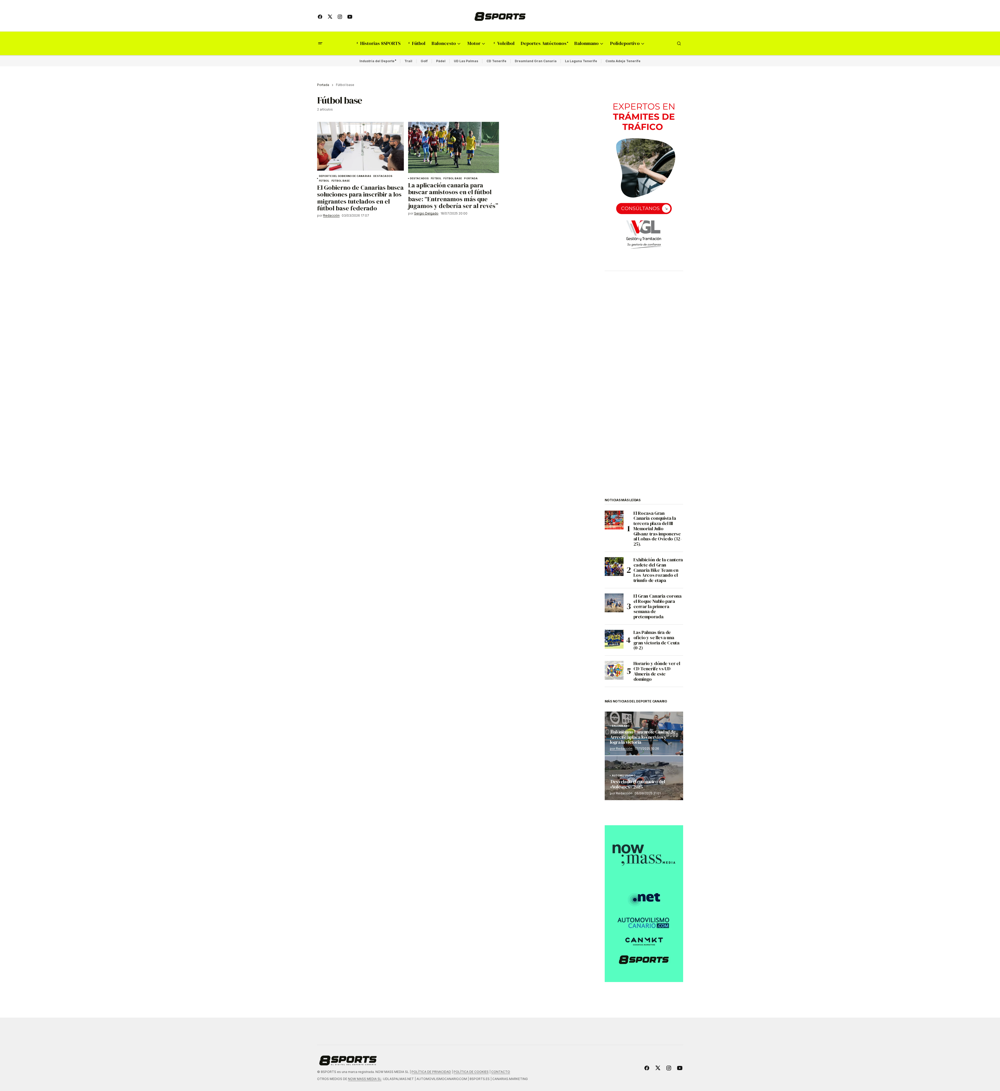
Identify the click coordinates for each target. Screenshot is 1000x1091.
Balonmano (621, 726)
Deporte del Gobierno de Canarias (345, 176)
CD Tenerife (496, 61)
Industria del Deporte (377, 61)
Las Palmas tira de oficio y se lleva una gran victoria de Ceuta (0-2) (656, 640)
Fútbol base (341, 181)
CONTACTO (500, 1072)
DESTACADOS (382, 176)
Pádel (440, 61)
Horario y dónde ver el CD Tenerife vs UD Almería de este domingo (656, 671)
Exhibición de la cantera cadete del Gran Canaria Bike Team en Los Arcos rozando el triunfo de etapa (658, 570)
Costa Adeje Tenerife (623, 61)
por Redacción (621, 749)
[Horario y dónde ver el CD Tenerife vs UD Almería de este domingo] (614, 670)
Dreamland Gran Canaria (536, 61)
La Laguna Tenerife (581, 61)
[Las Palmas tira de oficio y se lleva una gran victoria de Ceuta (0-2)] (614, 639)
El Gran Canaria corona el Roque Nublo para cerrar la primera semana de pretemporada (657, 606)
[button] (320, 43)
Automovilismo (624, 775)
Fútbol (324, 181)
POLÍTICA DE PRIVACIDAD (431, 1072)
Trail (408, 61)
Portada (323, 85)
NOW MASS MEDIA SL (364, 1079)
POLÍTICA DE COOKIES (471, 1072)
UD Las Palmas (466, 61)
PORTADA (471, 178)
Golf (424, 61)
